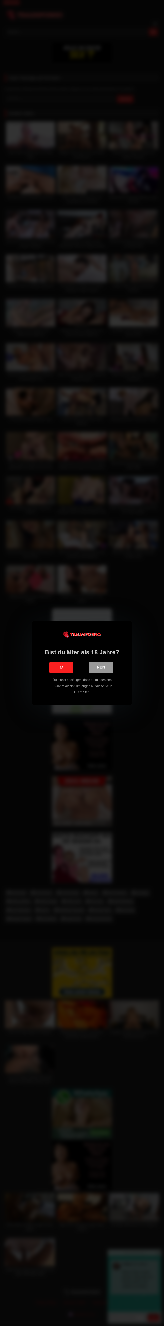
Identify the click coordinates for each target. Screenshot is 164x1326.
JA (61, 667)
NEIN (101, 667)
